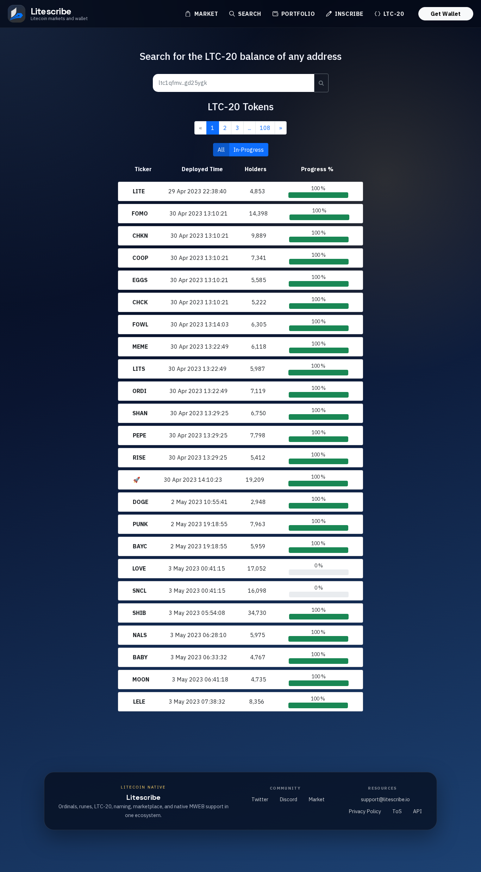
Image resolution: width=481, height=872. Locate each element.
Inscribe (348, 13)
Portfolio (297, 13)
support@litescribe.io (385, 799)
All (221, 149)
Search (248, 13)
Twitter (259, 799)
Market (205, 13)
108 (265, 127)
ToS (397, 811)
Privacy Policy (365, 811)
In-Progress (248, 149)
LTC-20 (393, 13)
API (417, 811)
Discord (288, 799)
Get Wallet (446, 13)
